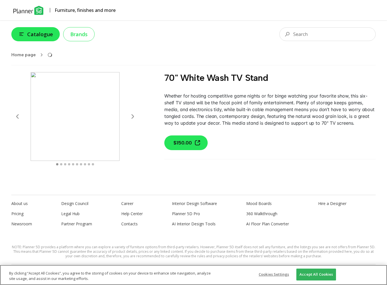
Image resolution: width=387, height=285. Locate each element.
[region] (193, 275)
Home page (23, 54)
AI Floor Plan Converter (267, 223)
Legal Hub (70, 213)
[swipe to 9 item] (93, 164)
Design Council (74, 203)
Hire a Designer (332, 203)
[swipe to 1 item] (61, 164)
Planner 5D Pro (186, 213)
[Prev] (17, 116)
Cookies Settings (274, 274)
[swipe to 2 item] (65, 164)
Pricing (17, 213)
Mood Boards (259, 203)
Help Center (132, 213)
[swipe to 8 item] (89, 164)
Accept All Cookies (316, 274)
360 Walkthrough (261, 213)
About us (19, 203)
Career (127, 203)
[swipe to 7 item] (85, 164)
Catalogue (40, 34)
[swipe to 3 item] (69, 164)
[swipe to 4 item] (73, 164)
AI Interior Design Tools (194, 223)
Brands (79, 34)
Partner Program (76, 223)
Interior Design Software (194, 203)
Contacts (129, 223)
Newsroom (21, 223)
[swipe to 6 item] (81, 164)
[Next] (132, 116)
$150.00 (182, 143)
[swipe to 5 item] (77, 164)
